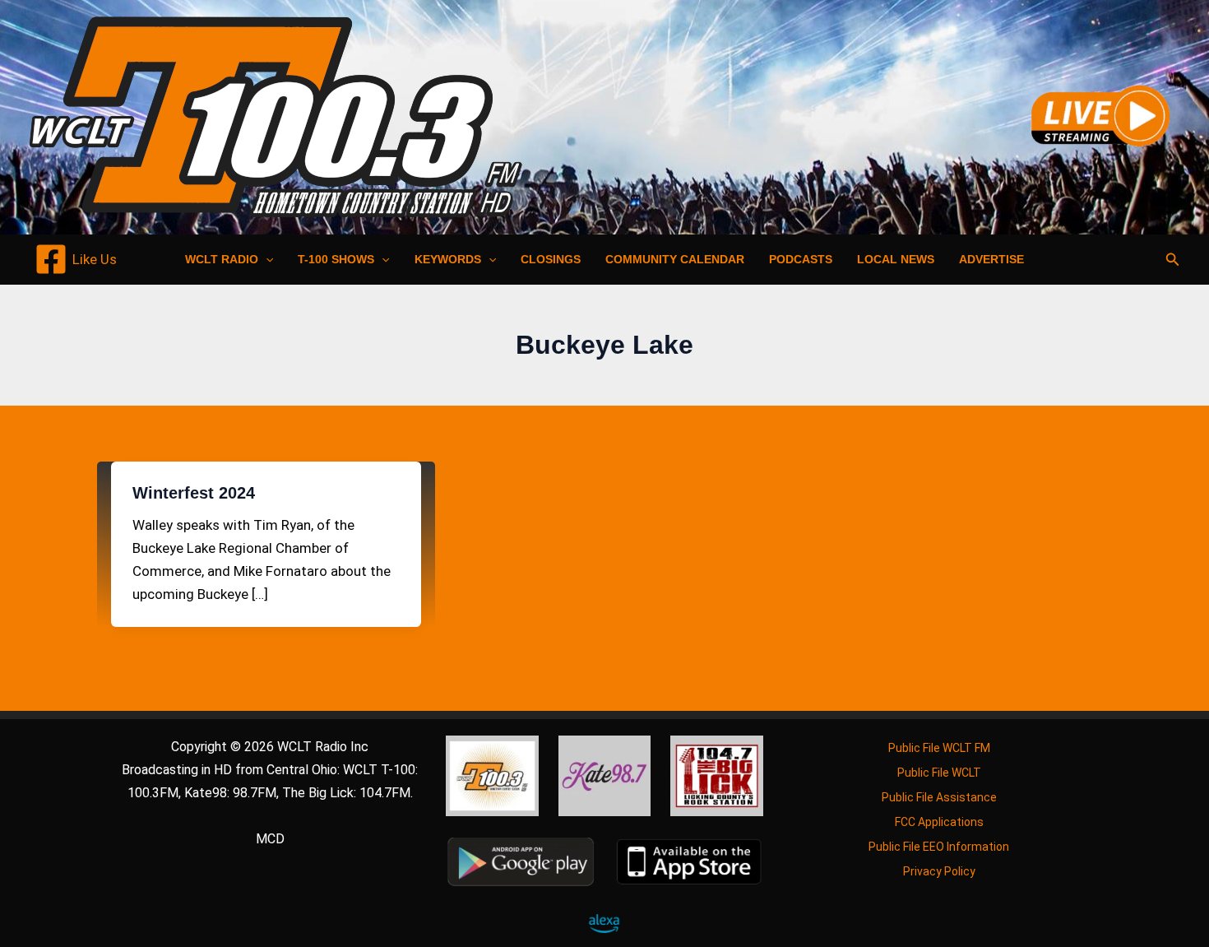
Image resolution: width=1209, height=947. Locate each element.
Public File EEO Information (939, 846)
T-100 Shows (336, 259)
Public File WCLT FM (939, 747)
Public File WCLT (939, 772)
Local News (895, 259)
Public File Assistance (939, 797)
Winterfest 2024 (193, 493)
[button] (265, 259)
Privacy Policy (939, 871)
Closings (551, 259)
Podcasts (800, 259)
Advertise (991, 259)
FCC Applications (939, 822)
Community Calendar (674, 259)
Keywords (448, 259)
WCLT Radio (221, 259)
